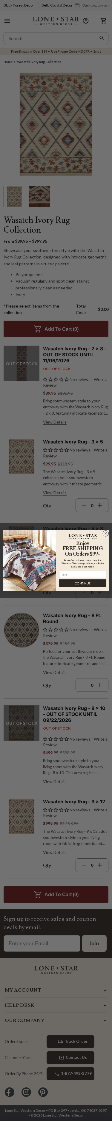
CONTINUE (82, 583)
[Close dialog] (105, 533)
